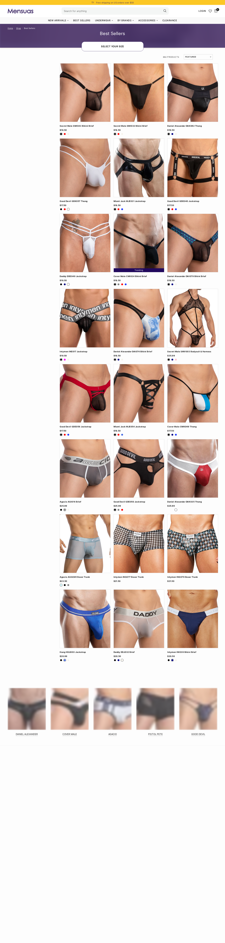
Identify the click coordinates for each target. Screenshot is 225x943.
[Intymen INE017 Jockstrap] (85, 318)
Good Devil (198, 734)
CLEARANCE (169, 20)
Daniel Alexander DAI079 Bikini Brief (186, 276)
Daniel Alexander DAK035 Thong (184, 502)
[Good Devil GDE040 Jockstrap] (192, 167)
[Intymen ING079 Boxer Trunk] (192, 543)
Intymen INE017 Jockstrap (73, 352)
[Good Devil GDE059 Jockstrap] (85, 393)
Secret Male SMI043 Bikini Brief (77, 126)
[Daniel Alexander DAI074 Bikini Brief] (139, 318)
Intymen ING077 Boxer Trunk (129, 577)
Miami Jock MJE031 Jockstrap (130, 201)
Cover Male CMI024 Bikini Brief (130, 276)
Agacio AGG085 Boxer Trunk (75, 577)
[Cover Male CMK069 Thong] (192, 393)
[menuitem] (58, 20)
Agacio (112, 734)
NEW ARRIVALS (57, 20)
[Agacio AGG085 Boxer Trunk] (85, 543)
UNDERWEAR (103, 20)
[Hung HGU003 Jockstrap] (85, 619)
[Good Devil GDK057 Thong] (85, 167)
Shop (18, 28)
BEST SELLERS (81, 20)
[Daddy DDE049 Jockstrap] (85, 243)
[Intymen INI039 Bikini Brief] (192, 619)
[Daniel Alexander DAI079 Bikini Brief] (192, 243)
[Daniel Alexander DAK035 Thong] (192, 468)
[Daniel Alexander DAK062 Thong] (192, 92)
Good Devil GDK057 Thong (74, 201)
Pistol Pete (155, 734)
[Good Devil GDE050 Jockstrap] (139, 468)
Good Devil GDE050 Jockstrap (129, 502)
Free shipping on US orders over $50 (115, 2)
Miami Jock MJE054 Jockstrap (130, 427)
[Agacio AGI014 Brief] (85, 468)
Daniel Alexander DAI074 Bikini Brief (133, 352)
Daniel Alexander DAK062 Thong (184, 126)
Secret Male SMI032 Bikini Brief (131, 126)
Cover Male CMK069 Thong (182, 427)
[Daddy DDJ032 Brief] (139, 619)
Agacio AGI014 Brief (70, 502)
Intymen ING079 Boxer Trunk (182, 577)
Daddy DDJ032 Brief (124, 652)
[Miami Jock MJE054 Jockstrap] (139, 393)
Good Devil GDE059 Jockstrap (75, 427)
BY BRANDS (125, 20)
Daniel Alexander (27, 734)
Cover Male (69, 734)
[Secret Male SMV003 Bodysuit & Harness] (192, 318)
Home (10, 28)
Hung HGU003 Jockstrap (73, 652)
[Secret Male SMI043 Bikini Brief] (85, 92)
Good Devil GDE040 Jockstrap (183, 201)
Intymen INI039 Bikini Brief (181, 652)
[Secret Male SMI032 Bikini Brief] (139, 92)
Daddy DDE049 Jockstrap (73, 276)
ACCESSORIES (147, 20)
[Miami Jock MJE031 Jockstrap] (139, 167)
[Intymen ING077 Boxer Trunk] (139, 543)
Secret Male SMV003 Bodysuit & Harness (189, 352)
